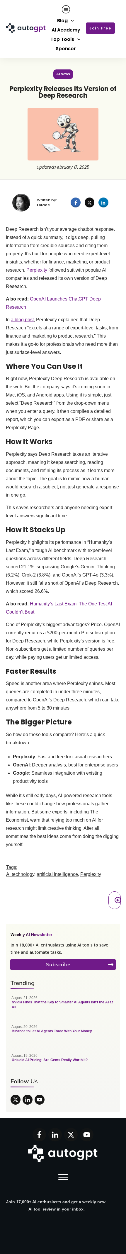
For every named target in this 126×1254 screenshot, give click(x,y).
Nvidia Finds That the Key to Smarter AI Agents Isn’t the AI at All (63, 1006)
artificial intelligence (57, 874)
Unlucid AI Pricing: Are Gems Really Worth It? (63, 1063)
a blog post (22, 319)
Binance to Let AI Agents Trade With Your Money (63, 1034)
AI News (63, 74)
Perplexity (36, 270)
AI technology (20, 874)
